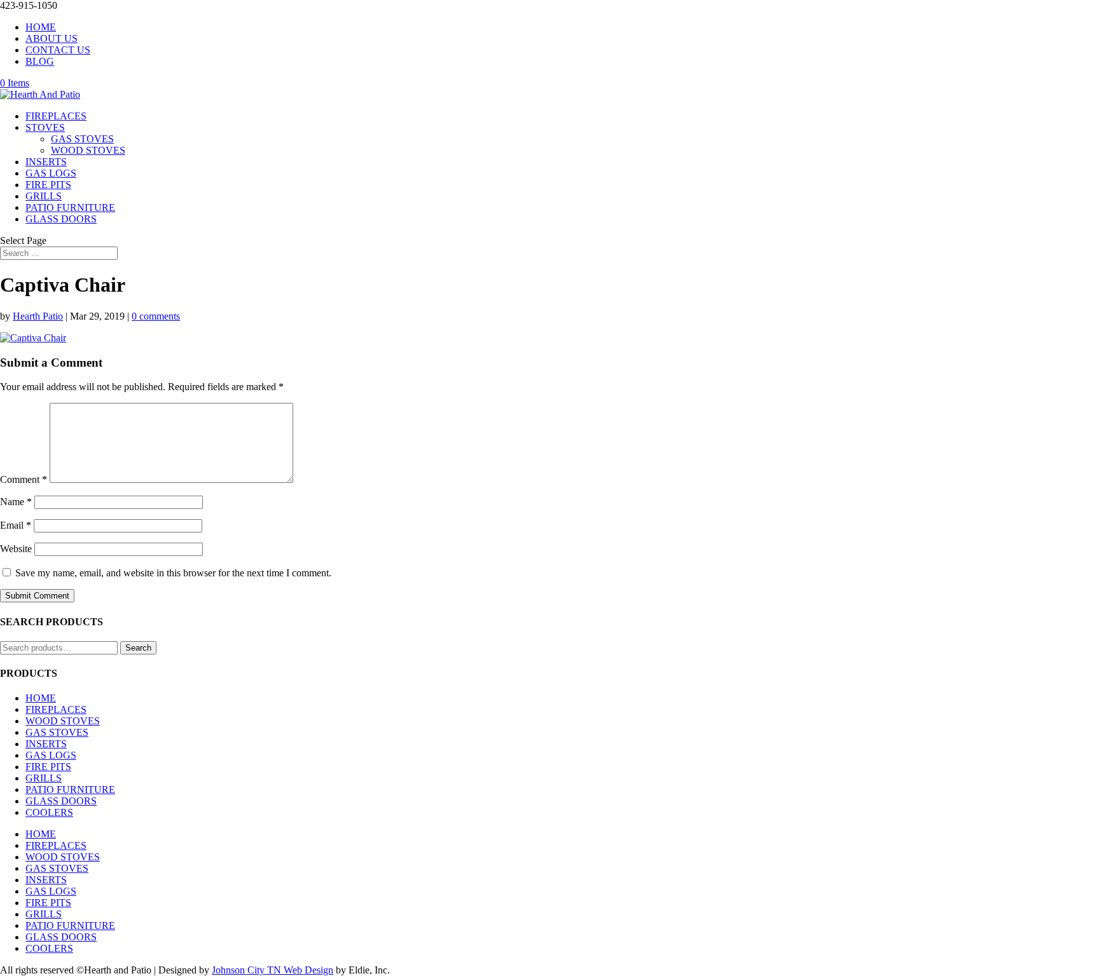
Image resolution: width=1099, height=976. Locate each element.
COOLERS (49, 812)
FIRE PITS (48, 184)
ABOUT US (51, 38)
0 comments (156, 316)
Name (16, 501)
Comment (23, 479)
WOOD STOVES (88, 150)
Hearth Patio (38, 316)
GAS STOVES (82, 138)
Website (16, 548)
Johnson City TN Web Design (272, 970)
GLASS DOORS (61, 219)
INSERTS (46, 161)
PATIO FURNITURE (70, 207)
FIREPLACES (55, 116)
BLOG (39, 61)
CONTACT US (57, 49)
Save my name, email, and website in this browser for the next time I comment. (173, 572)
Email (15, 525)
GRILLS (43, 196)
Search (138, 648)
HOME (40, 27)
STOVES (45, 127)
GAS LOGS (50, 173)
